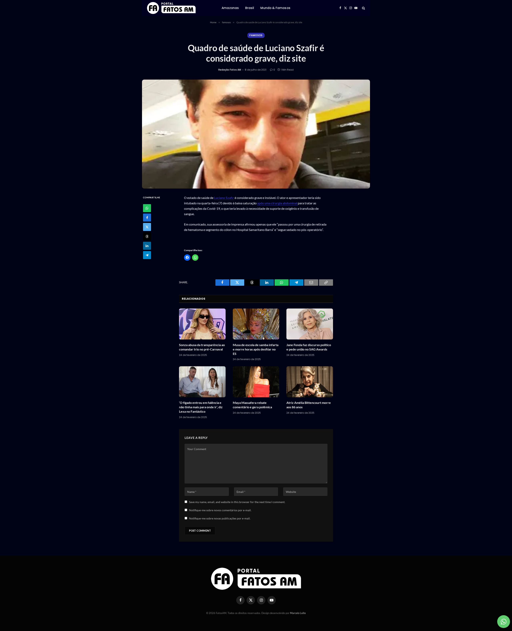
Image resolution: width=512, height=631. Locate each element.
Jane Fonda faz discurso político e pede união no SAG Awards (308, 347)
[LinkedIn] (147, 246)
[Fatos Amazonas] (171, 8)
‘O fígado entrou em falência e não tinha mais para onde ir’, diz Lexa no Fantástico (201, 407)
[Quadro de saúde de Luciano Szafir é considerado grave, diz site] (256, 134)
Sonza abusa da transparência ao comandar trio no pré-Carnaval (202, 347)
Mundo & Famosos (275, 8)
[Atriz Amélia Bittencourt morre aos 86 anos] (309, 381)
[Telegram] (147, 255)
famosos (256, 35)
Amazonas (230, 8)
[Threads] (147, 236)
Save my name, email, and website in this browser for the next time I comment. (237, 502)
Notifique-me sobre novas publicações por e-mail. (219, 518)
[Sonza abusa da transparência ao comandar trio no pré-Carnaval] (202, 324)
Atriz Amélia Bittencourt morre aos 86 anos (308, 405)
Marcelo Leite (298, 613)
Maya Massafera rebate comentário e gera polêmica (252, 405)
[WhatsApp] (147, 208)
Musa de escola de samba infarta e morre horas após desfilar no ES (255, 349)
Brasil (249, 8)
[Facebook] (147, 218)
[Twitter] (147, 227)
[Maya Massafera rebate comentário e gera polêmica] (256, 381)
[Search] (363, 8)
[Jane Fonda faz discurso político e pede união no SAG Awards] (309, 324)
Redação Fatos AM (229, 69)
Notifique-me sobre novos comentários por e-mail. (220, 510)
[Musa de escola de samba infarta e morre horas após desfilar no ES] (256, 324)
